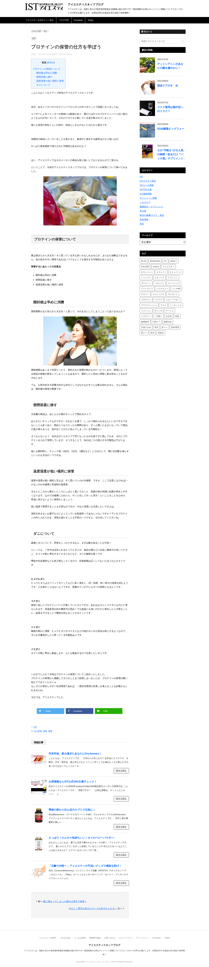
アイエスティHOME (47, 938)
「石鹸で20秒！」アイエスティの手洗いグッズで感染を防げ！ (85, 865)
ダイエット (146, 283)
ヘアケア (158, 300)
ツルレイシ (159, 283)
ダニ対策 (38, 731)
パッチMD (176, 289)
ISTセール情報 (147, 185)
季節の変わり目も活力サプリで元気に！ (72, 809)
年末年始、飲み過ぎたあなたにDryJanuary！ (75, 753)
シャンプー (146, 277)
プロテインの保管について (46, 69)
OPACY (173, 261)
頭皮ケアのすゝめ (167, 85)
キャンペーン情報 (148, 198)
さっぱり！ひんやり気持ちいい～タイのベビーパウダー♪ (82, 837)
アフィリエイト (142, 938)
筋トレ (165, 327)
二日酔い (158, 316)
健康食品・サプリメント (151, 206)
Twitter (90, 20)
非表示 (51, 62)
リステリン (146, 316)
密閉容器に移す (44, 77)
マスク (163, 305)
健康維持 (145, 322)
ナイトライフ (147, 289)
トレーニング (174, 283)
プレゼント (173, 294)
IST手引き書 (146, 189)
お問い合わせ (109, 938)
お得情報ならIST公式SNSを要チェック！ (73, 781)
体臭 (177, 316)
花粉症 (161, 333)
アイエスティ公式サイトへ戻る (40, 20)
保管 (45, 731)
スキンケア (159, 277)
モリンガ (158, 311)
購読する (147, 31)
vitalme (156, 266)
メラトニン (146, 311)
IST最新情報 (146, 194)
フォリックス (158, 294)
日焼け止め (146, 327)
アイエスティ (168, 266)
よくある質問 (80, 938)
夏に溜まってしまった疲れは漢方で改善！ (65, 901)
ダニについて (43, 84)
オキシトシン (147, 272)
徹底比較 (168, 322)
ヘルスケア (145, 202)
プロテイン (146, 300)
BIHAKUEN (155, 261)
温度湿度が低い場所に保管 (50, 80)
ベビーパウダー (173, 300)
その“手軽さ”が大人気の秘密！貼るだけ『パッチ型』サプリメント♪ (171, 154)
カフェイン (161, 272)
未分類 (143, 211)
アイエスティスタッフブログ (86, 4)
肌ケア (144, 333)
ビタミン (145, 294)
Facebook (78, 20)
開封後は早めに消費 (46, 73)
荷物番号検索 (94, 938)
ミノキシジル (176, 305)
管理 (50, 731)
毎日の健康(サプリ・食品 (152, 215)
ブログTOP (64, 20)
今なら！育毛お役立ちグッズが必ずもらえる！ (93, 908)
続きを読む (121, 770)
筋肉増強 (144, 219)
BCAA (144, 261)
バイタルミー (162, 289)
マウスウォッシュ (149, 305)
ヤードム (170, 311)
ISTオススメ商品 (148, 181)
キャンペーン (176, 272)
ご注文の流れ (65, 938)
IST (35, 727)
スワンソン (173, 277)
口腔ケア (156, 322)
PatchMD (145, 266)
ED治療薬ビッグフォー (170, 128)
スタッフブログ (125, 938)
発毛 (156, 327)
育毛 (142, 224)
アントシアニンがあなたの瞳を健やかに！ (170, 65)
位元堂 (169, 316)
